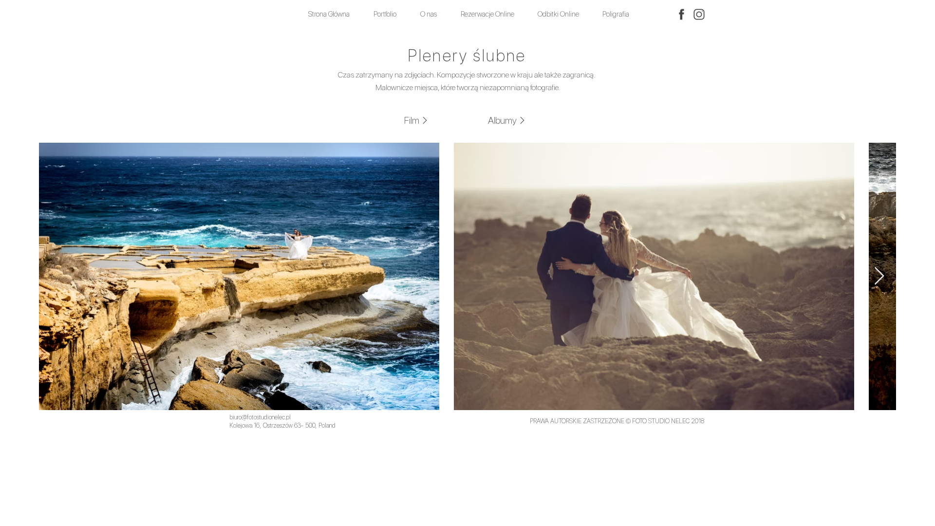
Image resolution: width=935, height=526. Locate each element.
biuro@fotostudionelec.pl (260, 417)
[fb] (681, 14)
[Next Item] (879, 276)
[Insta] (699, 14)
